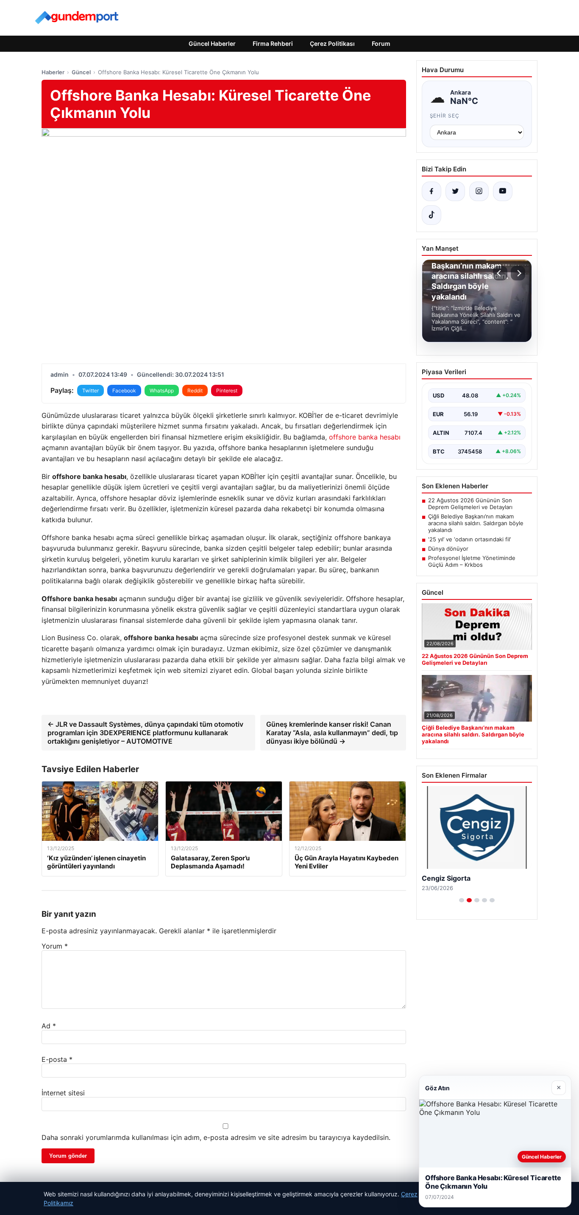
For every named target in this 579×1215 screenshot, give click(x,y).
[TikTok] (431, 215)
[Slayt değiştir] (461, 900)
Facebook (124, 390)
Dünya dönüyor (448, 548)
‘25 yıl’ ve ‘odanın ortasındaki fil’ (469, 539)
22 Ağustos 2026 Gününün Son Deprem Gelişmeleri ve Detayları (470, 503)
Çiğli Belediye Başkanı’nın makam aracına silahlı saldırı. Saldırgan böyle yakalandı (475, 523)
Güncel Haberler (212, 43)
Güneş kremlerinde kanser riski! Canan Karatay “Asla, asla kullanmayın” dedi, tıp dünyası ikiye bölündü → (332, 732)
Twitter (90, 390)
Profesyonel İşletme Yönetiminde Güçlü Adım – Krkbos (471, 561)
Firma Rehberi (273, 43)
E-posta (57, 1059)
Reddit (195, 390)
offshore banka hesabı (365, 437)
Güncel (81, 72)
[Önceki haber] (500, 273)
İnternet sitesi (63, 1093)
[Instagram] (479, 191)
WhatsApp (162, 390)
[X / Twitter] (455, 191)
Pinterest (226, 390)
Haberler (53, 72)
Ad (49, 1026)
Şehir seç (445, 115)
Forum (381, 43)
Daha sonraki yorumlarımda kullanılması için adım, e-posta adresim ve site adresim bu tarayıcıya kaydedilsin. (216, 1137)
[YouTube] (502, 191)
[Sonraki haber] (518, 273)
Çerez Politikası (332, 43)
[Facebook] (431, 191)
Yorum (55, 946)
